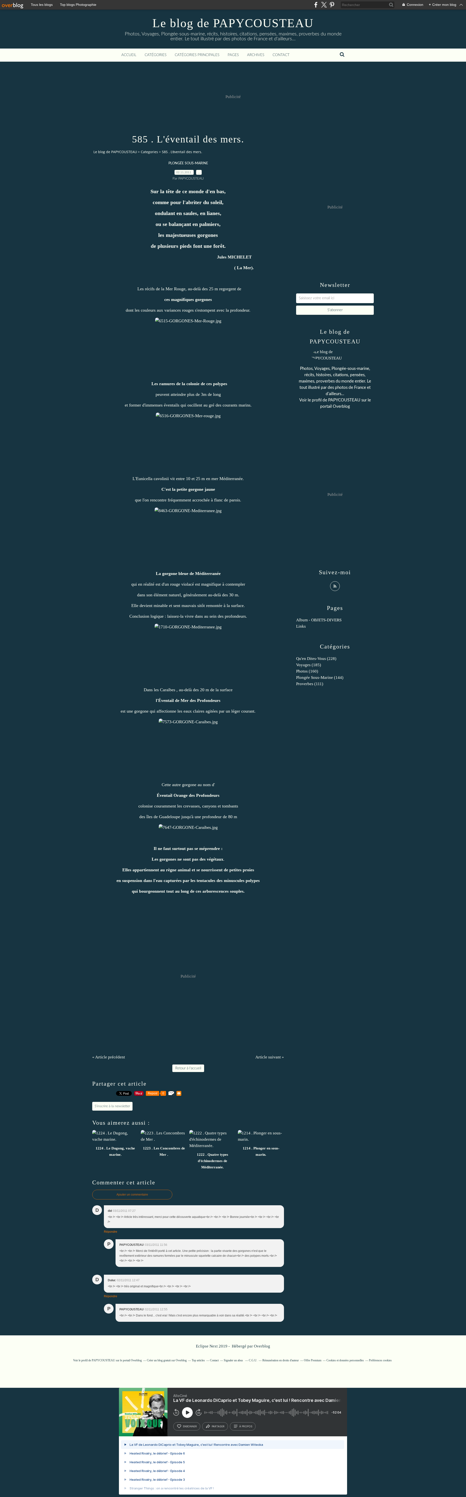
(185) (308, 665)
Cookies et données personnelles (345, 1360)
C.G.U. (253, 1360)
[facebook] (316, 5)
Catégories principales (197, 55)
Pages (233, 55)
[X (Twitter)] (324, 5)
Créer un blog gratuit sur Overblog (167, 1360)
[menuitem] (129, 55)
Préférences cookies (380, 1360)
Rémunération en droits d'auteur (280, 1360)
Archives (255, 55)
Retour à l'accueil (188, 1068)
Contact (281, 55)
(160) (307, 671)
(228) (316, 658)
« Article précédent (108, 1057)
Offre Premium (312, 1360)
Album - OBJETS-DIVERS (318, 620)
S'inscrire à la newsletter (112, 1106)
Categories (149, 152)
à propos (245, 1426)
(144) (319, 677)
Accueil (128, 55)
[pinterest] (332, 5)
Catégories (155, 55)
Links (301, 626)
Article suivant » (269, 1057)
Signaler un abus (234, 1360)
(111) (309, 684)
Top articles (198, 1360)
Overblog (262, 1346)
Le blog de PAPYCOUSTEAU (233, 23)
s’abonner (190, 1426)
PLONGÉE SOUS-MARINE (188, 163)
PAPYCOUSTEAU (344, 400)
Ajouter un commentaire (132, 1194)
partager (218, 1426)
